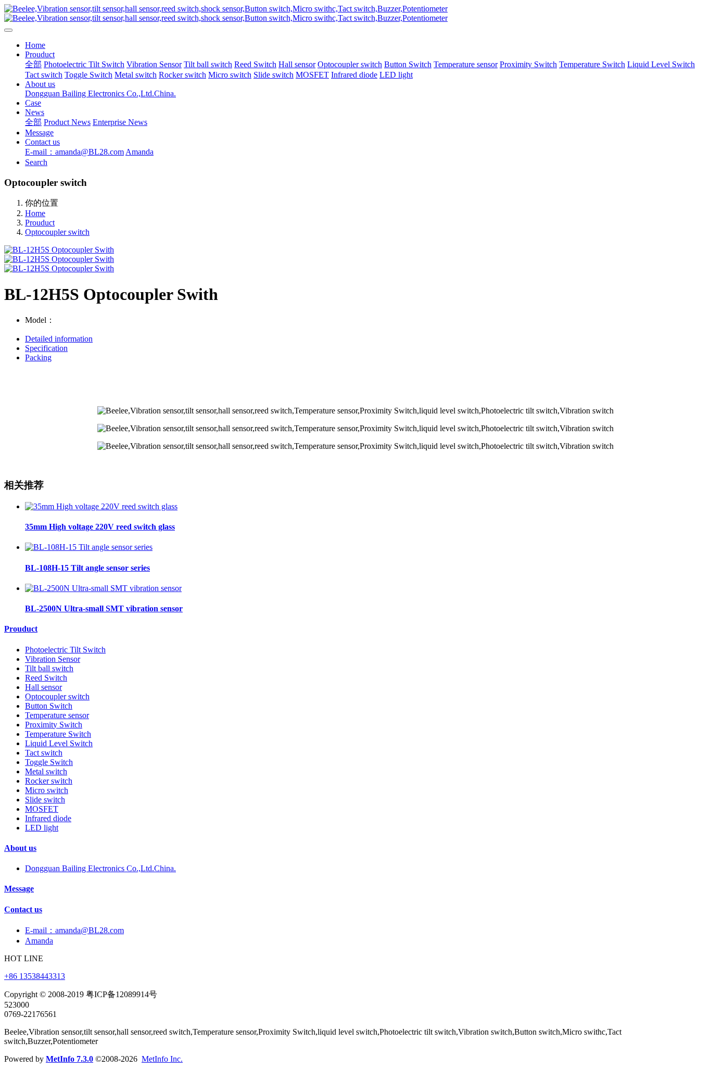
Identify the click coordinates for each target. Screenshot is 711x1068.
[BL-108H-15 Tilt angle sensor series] (89, 547)
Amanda (39, 940)
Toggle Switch (49, 762)
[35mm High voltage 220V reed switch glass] (101, 506)
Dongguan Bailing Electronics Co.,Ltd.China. (100, 868)
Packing (38, 357)
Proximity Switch (53, 724)
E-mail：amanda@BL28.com (74, 930)
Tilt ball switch (49, 668)
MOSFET (41, 809)
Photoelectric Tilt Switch (65, 649)
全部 (33, 64)
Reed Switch (46, 677)
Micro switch (46, 790)
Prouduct (40, 222)
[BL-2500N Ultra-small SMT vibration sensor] (103, 588)
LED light (41, 827)
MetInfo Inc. (162, 1058)
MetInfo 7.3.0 (69, 1058)
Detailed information (59, 338)
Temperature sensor (57, 715)
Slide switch (45, 799)
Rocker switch (48, 780)
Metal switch (46, 771)
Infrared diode (48, 818)
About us (20, 848)
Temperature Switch (58, 734)
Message (19, 888)
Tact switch (43, 752)
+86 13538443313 (34, 976)
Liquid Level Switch (59, 743)
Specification (46, 348)
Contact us (23, 909)
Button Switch (48, 705)
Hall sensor (43, 687)
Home (35, 45)
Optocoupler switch (57, 232)
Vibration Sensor (52, 659)
